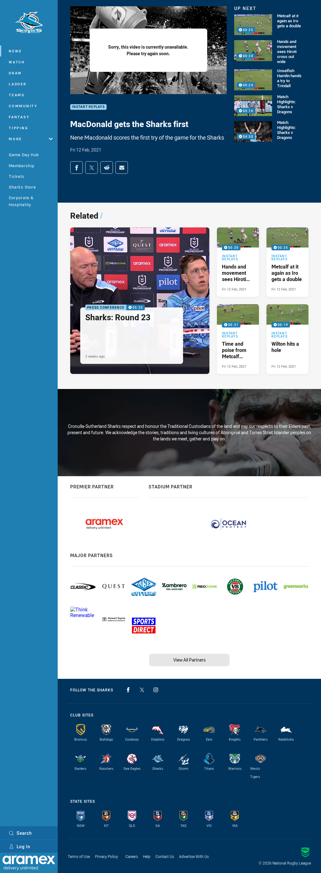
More (15, 138)
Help (146, 856)
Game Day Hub (24, 154)
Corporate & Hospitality (21, 201)
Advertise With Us (194, 856)
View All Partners (189, 660)
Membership (21, 165)
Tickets (16, 176)
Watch (17, 62)
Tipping (18, 127)
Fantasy (19, 116)
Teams (17, 95)
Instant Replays (88, 107)
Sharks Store (22, 187)
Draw (15, 73)
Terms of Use (79, 856)
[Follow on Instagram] (155, 689)
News (15, 51)
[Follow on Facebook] (128, 689)
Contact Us (164, 856)
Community (23, 106)
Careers (131, 856)
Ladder (18, 84)
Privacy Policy (106, 856)
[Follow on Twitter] (142, 689)
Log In (23, 846)
